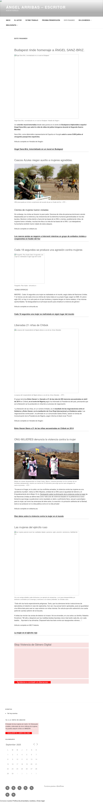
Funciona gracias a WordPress (54, 786)
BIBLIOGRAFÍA (11, 25)
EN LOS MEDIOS (84, 20)
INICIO (8, 20)
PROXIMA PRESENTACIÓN (51, 20)
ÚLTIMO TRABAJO (31, 20)
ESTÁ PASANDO (69, 20)
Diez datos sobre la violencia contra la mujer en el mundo (39, 516)
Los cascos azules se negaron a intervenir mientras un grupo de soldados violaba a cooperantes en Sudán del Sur (50, 237)
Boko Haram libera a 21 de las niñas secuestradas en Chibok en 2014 (44, 428)
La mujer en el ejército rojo (25, 632)
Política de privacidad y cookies (24, 801)
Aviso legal (41, 801)
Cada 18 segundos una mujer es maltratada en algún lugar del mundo (44, 314)
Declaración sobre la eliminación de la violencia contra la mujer (62, 494)
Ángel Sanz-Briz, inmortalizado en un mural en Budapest (38, 149)
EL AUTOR (18, 20)
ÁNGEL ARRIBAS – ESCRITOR (36, 7)
